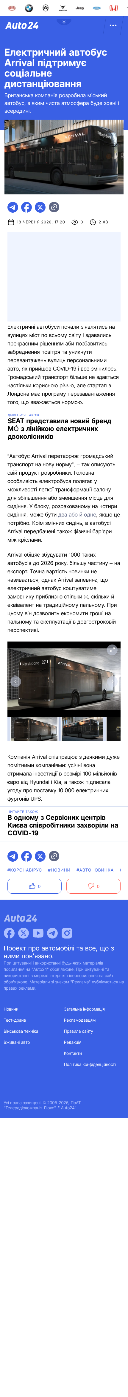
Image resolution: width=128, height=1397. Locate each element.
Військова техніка (21, 1031)
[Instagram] (67, 933)
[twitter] (40, 207)
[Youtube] (38, 933)
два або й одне (77, 515)
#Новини (59, 870)
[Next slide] (112, 681)
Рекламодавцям (80, 1020)
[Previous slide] (15, 681)
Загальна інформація (84, 1009)
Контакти (73, 1053)
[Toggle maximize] (112, 650)
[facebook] (26, 207)
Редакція (72, 1042)
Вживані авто (17, 1042)
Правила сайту (78, 1031)
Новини (11, 1009)
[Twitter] (23, 933)
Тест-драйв (15, 1020)
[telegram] (12, 207)
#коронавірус (24, 870)
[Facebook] (9, 933)
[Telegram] (52, 933)
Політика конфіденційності (90, 1064)
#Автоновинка (95, 870)
